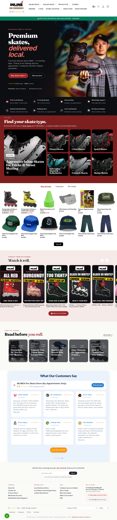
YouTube (36, 512)
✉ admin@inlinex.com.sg (97, 499)
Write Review (98, 385)
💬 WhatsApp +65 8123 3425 (97, 495)
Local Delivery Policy (41, 488)
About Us (11, 488)
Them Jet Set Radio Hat (66, 233)
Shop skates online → (18, 75)
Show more (16, 412)
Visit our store (37, 75)
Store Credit (64, 490)
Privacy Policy (13, 493)
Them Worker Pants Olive (86, 233)
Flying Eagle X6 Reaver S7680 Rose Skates (9, 210)
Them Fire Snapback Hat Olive (10, 234)
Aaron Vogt (87, 395)
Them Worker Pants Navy (105, 233)
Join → (73, 473)
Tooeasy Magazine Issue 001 (85, 210)
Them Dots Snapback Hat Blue (29, 234)
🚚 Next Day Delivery (41, 493)
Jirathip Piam (55, 422)
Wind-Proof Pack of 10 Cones (47, 210)
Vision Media (23, 395)
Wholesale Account (15, 495)
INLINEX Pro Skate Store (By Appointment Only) (41, 383)
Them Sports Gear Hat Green (104, 210)
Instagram (21, 512)
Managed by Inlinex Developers (81, 517)
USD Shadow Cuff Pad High (68, 209)
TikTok (29, 512)
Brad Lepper (23, 422)
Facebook (12, 512)
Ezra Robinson (56, 395)
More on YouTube (59, 313)
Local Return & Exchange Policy (45, 490)
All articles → (107, 335)
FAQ (61, 498)
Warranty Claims (65, 493)
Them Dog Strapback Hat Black (48, 234)
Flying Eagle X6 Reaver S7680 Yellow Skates (28, 210)
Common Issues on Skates (69, 488)
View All (58, 244)
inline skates (26, 126)
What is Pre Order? (66, 495)
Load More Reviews (58, 450)
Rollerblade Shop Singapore (18, 498)
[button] (35, 4)
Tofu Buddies (88, 422)
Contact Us (12, 490)
